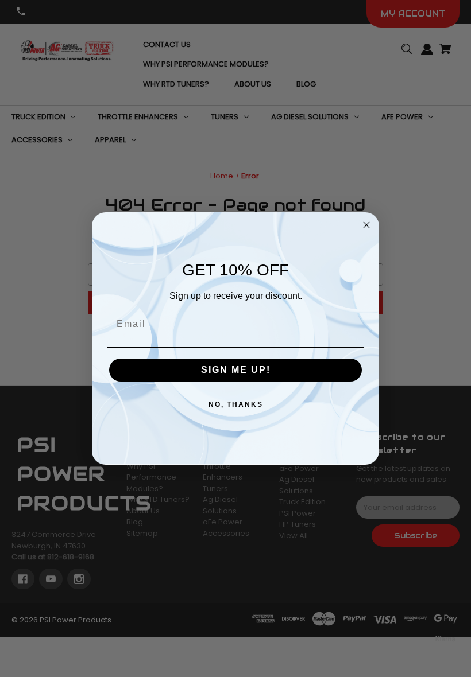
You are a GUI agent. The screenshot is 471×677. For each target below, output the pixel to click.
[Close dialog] (366, 225)
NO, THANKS (236, 404)
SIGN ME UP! (236, 370)
